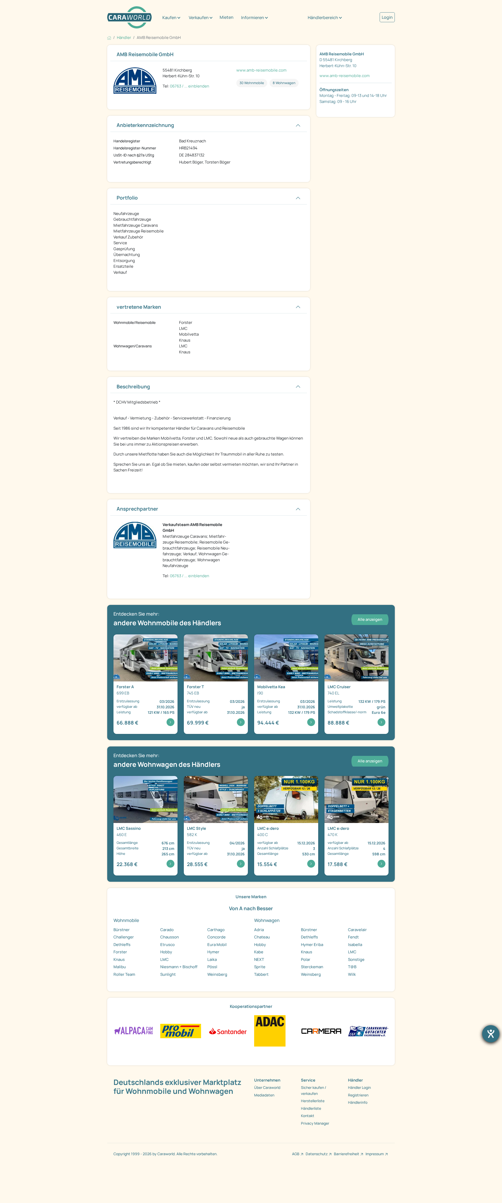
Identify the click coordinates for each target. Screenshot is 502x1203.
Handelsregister (126, 140)
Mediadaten (264, 1095)
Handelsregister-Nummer (134, 147)
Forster (120, 952)
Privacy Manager (315, 1123)
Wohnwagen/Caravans (132, 345)
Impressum (375, 1153)
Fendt (353, 937)
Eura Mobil (217, 944)
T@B (352, 967)
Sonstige (356, 959)
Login (387, 17)
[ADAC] (270, 1030)
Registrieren (358, 1095)
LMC (164, 959)
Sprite (259, 967)
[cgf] (368, 1030)
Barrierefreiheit (346, 1153)
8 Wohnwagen (284, 82)
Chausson (169, 937)
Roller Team (124, 974)
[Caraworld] (129, 17)
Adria (259, 929)
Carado (167, 929)
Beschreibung (133, 386)
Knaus (119, 959)
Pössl (212, 967)
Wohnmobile (126, 920)
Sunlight (168, 974)
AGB (295, 1153)
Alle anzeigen (370, 619)
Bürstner (121, 929)
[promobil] (180, 1030)
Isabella (355, 944)
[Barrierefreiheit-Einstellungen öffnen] (490, 1033)
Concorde (216, 937)
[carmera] (321, 1030)
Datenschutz (317, 1153)
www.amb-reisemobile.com (261, 70)
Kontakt (307, 1115)
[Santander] (227, 1030)
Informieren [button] (252, 17)
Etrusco (167, 944)
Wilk (352, 974)
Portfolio (127, 197)
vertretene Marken (139, 306)
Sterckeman (312, 967)
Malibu (119, 967)
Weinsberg (217, 974)
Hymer (213, 952)
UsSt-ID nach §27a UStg (133, 155)
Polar (305, 959)
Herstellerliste (312, 1100)
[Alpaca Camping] (133, 1030)
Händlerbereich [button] (323, 17)
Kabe (258, 952)
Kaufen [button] (169, 17)
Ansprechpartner (137, 508)
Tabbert (261, 974)
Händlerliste (311, 1108)
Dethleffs (121, 944)
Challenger (123, 937)
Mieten (226, 17)
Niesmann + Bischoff (178, 967)
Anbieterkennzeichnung (145, 125)
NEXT (259, 959)
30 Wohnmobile (251, 82)
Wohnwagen (266, 920)
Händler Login (359, 1087)
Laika (212, 959)
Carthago (216, 929)
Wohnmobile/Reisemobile (134, 322)
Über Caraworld (267, 1087)
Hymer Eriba (312, 944)
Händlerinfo (357, 1102)
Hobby (166, 952)
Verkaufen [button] (199, 17)
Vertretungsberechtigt (132, 162)
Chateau (262, 937)
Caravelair (357, 929)
